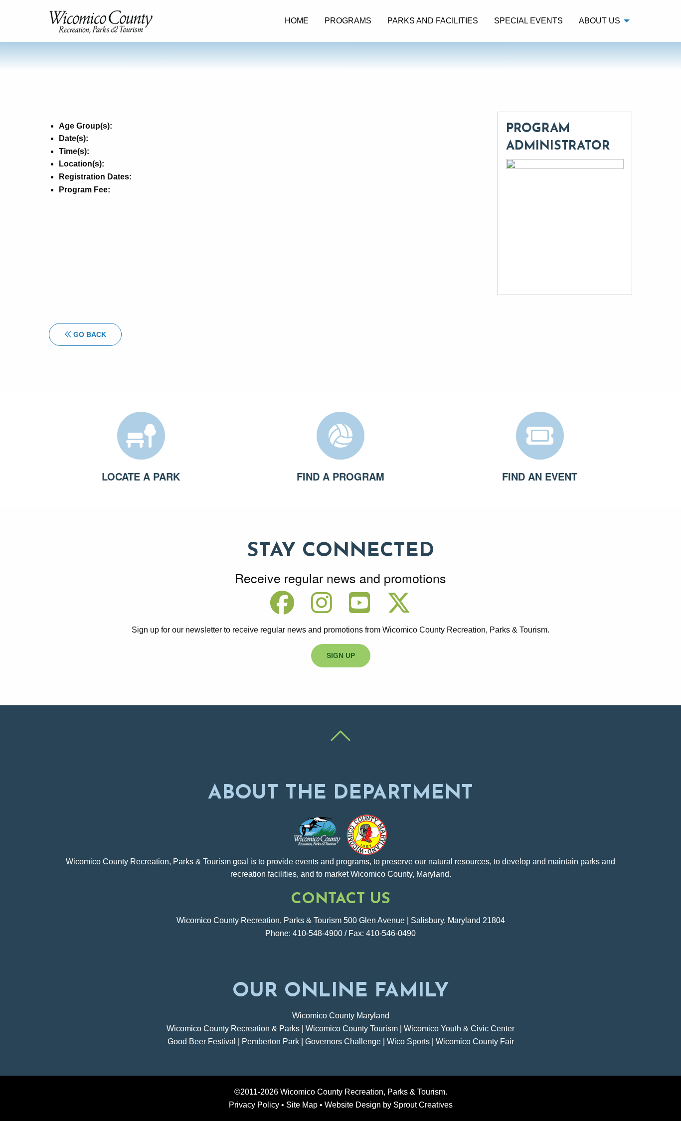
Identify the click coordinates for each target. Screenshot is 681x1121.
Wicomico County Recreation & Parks (233, 1028)
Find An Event (539, 476)
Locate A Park (141, 476)
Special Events (528, 20)
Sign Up (341, 655)
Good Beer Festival (202, 1041)
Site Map (302, 1105)
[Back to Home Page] (103, 20)
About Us (599, 20)
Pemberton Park (270, 1041)
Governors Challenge (343, 1041)
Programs (348, 20)
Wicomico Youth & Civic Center (459, 1028)
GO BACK (88, 334)
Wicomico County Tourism (352, 1028)
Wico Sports (408, 1041)
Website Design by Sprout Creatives (389, 1105)
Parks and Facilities (432, 20)
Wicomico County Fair (475, 1041)
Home (297, 20)
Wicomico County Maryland (340, 1015)
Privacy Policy (254, 1105)
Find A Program (340, 476)
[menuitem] (297, 20)
